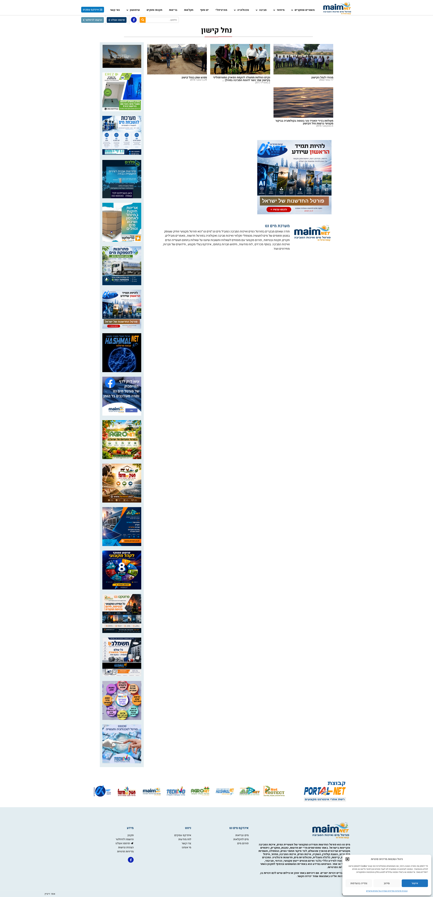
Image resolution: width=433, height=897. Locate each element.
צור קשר (115, 10)
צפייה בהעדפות (358, 883)
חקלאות (188, 10)
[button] (347, 859)
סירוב (387, 883)
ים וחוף (204, 10)
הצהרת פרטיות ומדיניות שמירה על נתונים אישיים (387, 890)
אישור (415, 883)
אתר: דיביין (50, 894)
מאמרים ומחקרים (305, 10)
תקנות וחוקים (154, 10)
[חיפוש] (143, 20)
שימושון (135, 10)
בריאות (173, 10)
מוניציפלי (221, 10)
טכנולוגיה (243, 10)
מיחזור (280, 10)
